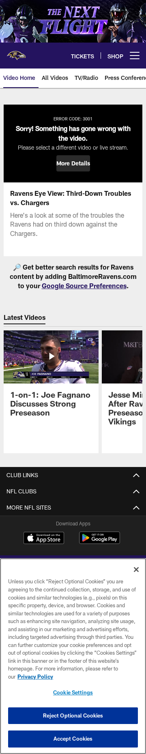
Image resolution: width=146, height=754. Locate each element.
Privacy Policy (35, 676)
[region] (73, 656)
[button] (73, 163)
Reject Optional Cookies (73, 715)
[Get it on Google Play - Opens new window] (99, 542)
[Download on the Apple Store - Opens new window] (43, 539)
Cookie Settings (73, 692)
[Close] (136, 569)
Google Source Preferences (84, 285)
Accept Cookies (73, 738)
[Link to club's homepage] (16, 52)
